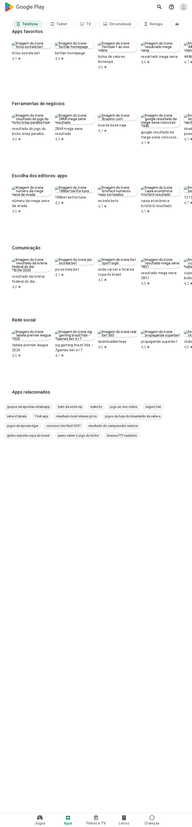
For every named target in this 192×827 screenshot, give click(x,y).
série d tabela (16, 416)
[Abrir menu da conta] (184, 7)
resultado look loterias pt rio (76, 416)
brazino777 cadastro (122, 435)
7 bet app (41, 416)
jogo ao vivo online (123, 407)
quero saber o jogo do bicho (78, 435)
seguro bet (153, 407)
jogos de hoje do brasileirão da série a (132, 416)
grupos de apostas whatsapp (28, 407)
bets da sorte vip (70, 407)
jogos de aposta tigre (22, 426)
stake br (96, 407)
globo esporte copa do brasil (28, 435)
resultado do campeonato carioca (113, 426)
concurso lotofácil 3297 (63, 426)
